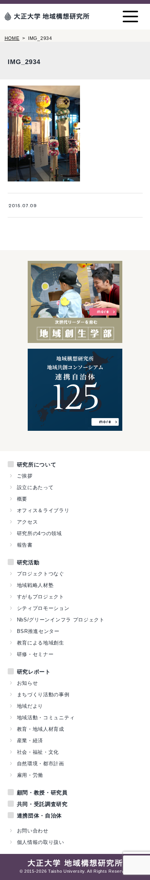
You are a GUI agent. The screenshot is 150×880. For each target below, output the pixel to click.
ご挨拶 (25, 476)
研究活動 (28, 562)
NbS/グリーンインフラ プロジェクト (61, 620)
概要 (22, 499)
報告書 (25, 545)
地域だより (30, 706)
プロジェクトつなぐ (40, 574)
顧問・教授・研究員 (42, 792)
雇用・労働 (30, 775)
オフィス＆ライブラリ (43, 510)
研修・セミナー (35, 654)
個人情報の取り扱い (40, 842)
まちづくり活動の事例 (43, 694)
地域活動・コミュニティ (46, 717)
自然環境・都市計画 (40, 763)
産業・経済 (30, 740)
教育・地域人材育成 (40, 729)
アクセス (27, 522)
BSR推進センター (38, 631)
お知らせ (27, 683)
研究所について (37, 464)
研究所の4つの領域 (39, 533)
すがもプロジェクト (40, 597)
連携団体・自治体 (39, 815)
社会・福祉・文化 (38, 752)
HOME (12, 38)
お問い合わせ (32, 831)
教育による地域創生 (40, 643)
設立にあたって (35, 487)
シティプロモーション (43, 608)
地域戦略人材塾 (35, 585)
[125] (75, 427)
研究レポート (34, 672)
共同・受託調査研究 (42, 804)
